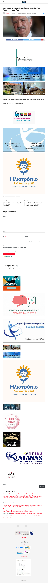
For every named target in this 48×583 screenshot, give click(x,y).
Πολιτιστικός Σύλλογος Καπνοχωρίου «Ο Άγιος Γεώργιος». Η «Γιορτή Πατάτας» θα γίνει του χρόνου (21, 493)
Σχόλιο (4, 216)
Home (4, 5)
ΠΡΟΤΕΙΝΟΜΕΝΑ (9, 5)
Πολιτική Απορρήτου (24, 542)
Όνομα (4, 231)
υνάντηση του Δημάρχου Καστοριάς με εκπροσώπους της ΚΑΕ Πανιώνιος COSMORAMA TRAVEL (20, 497)
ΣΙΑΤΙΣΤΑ (18, 196)
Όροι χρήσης (24, 541)
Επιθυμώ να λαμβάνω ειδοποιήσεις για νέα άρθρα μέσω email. (14, 251)
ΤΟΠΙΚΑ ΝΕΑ (34, 13)
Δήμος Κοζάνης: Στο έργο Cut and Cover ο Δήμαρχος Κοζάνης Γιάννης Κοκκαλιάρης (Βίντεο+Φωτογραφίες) (22, 496)
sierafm (7, 13)
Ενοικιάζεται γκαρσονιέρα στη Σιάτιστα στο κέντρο (16, 517)
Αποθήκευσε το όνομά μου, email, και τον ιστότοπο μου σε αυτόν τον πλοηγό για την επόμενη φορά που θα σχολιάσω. (23, 242)
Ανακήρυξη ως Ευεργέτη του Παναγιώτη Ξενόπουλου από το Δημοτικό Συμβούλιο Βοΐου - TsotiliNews (21, 510)
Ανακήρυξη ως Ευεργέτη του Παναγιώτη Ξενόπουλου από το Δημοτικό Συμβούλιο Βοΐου (18, 511)
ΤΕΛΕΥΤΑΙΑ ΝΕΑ (28, 13)
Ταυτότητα (24, 540)
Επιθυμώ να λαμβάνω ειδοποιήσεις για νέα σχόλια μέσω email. (14, 247)
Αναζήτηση (5, 484)
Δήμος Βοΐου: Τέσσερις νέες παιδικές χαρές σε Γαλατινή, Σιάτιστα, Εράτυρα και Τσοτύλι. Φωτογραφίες (24, 515)
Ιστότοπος (27, 236)
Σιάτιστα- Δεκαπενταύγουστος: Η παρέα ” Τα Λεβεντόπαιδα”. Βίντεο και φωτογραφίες (26, 513)
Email (4, 236)
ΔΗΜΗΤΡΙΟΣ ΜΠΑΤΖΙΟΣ (10, 196)
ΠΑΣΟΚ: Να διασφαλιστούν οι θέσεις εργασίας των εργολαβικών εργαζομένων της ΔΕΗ (19, 495)
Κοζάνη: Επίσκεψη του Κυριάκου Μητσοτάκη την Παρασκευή (14, 499)
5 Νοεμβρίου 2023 (14, 13)
